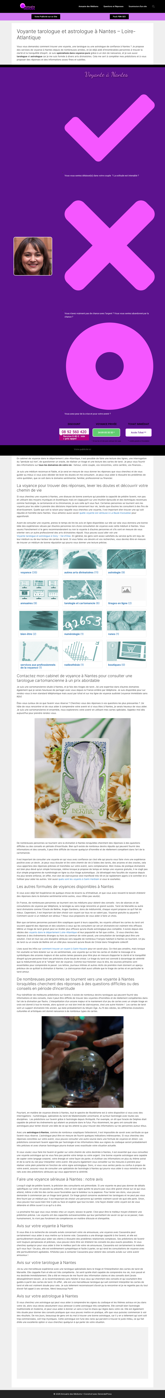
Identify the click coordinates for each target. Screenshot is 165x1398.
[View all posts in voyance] (38, 559)
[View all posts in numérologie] (82, 620)
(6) (82, 603)
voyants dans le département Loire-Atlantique (53, 932)
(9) (116, 572)
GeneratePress (105, 1394)
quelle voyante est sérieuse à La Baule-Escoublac (105, 513)
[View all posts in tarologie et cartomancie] (82, 590)
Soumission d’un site (138, 6)
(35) (28, 572)
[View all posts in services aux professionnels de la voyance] (38, 651)
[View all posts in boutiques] (126, 651)
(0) (116, 664)
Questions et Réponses (113, 6)
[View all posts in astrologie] (126, 559)
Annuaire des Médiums (88, 6)
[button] (153, 6)
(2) (120, 603)
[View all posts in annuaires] (38, 590)
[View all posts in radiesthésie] (82, 651)
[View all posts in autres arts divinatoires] (82, 559)
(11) (81, 572)
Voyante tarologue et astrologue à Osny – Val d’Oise (44, 536)
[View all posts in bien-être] (38, 620)
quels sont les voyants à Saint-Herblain (78, 879)
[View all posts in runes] (126, 620)
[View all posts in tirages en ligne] (126, 590)
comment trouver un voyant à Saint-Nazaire (64, 948)
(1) (74, 634)
